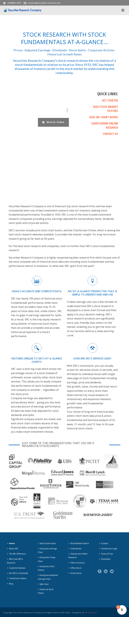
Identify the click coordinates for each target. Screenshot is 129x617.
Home (12, 543)
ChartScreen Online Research (104, 125)
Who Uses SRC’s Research (15, 561)
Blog (11, 583)
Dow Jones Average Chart (47, 550)
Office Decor (76, 568)
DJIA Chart (44, 584)
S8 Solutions (91, 612)
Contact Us (110, 134)
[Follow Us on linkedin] (106, 571)
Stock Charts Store (48, 543)
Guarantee (105, 559)
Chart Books (75, 548)
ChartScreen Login (109, 548)
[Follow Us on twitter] (112, 571)
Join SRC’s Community (18, 573)
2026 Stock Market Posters (105, 109)
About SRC (13, 548)
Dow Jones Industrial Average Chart (48, 577)
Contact (104, 543)
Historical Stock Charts (45, 591)
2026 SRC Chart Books (103, 117)
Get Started (110, 100)
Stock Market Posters (79, 543)
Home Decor (76, 573)
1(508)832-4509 (14, 2)
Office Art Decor (77, 562)
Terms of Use (107, 553)
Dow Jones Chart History (46, 568)
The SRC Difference (17, 553)
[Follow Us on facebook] (99, 571)
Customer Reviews (17, 568)
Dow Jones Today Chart (46, 559)
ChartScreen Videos (17, 578)
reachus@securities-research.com (44, 2)
